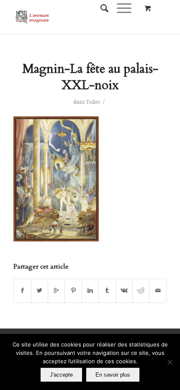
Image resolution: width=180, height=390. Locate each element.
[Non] (169, 362)
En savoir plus (112, 375)
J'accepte (61, 375)
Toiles (93, 102)
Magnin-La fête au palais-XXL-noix (90, 77)
